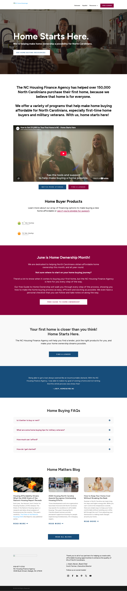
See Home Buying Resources (31, 52)
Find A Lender (63, 354)
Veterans (77, 5)
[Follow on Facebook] (72, 576)
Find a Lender (107, 5)
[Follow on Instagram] (68, 576)
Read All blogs (63, 537)
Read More (19, 523)
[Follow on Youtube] (90, 576)
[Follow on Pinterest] (81, 576)
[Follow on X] (86, 576)
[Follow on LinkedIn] (77, 576)
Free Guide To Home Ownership (63, 302)
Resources (93, 5)
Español (84, 5)
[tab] (25, 223)
